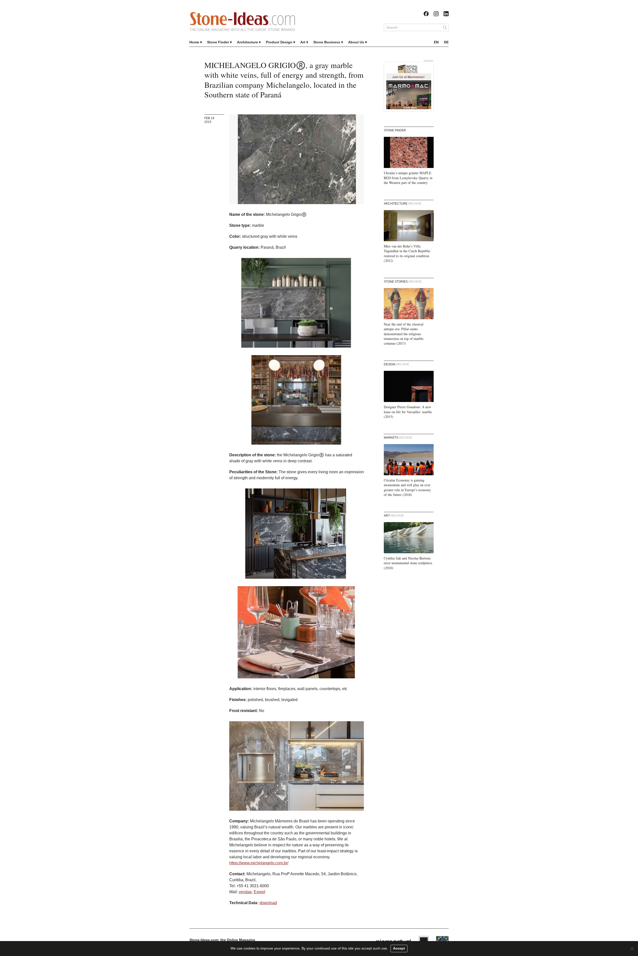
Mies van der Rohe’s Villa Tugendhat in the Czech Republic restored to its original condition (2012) (407, 253)
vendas (245, 892)
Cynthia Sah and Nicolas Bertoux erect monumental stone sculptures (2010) (408, 563)
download (268, 903)
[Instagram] (436, 13)
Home (194, 42)
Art (302, 42)
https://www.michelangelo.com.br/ (258, 863)
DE (446, 42)
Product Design (279, 42)
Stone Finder (218, 42)
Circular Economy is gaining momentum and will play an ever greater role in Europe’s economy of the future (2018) (407, 487)
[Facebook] (426, 13)
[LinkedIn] (446, 13)
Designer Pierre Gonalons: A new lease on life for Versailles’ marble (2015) (408, 411)
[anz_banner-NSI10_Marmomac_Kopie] (408, 86)
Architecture (247, 42)
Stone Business (326, 42)
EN (436, 42)
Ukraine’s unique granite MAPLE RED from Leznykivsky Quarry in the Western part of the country (408, 177)
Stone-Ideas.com (242, 18)
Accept (399, 948)
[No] (631, 948)
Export (259, 892)
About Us (356, 42)
